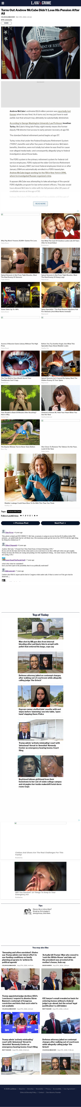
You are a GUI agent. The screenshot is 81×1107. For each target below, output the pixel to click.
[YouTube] (21, 516)
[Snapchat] (35, 516)
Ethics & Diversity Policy (28, 1092)
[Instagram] (28, 516)
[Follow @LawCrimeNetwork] (32, 516)
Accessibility (57, 1089)
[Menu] (3, 3)
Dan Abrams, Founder (53, 1092)
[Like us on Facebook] (23, 516)
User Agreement (69, 1089)
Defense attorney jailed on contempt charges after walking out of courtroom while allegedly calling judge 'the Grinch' (40, 678)
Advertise (30, 1089)
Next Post (59, 523)
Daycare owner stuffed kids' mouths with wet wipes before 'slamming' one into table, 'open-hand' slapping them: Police (40, 711)
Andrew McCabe (14, 512)
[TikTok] (25, 516)
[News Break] (37, 516)
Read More (40, 204)
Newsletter (39, 1089)
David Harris (47, 965)
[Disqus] (40, 555)
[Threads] (30, 516)
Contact (41, 1092)
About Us (22, 1089)
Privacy (48, 1089)
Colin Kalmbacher (8, 17)
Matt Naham (46, 1009)
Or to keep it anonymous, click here (41, 912)
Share (6, 23)
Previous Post (21, 523)
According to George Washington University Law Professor (36, 123)
